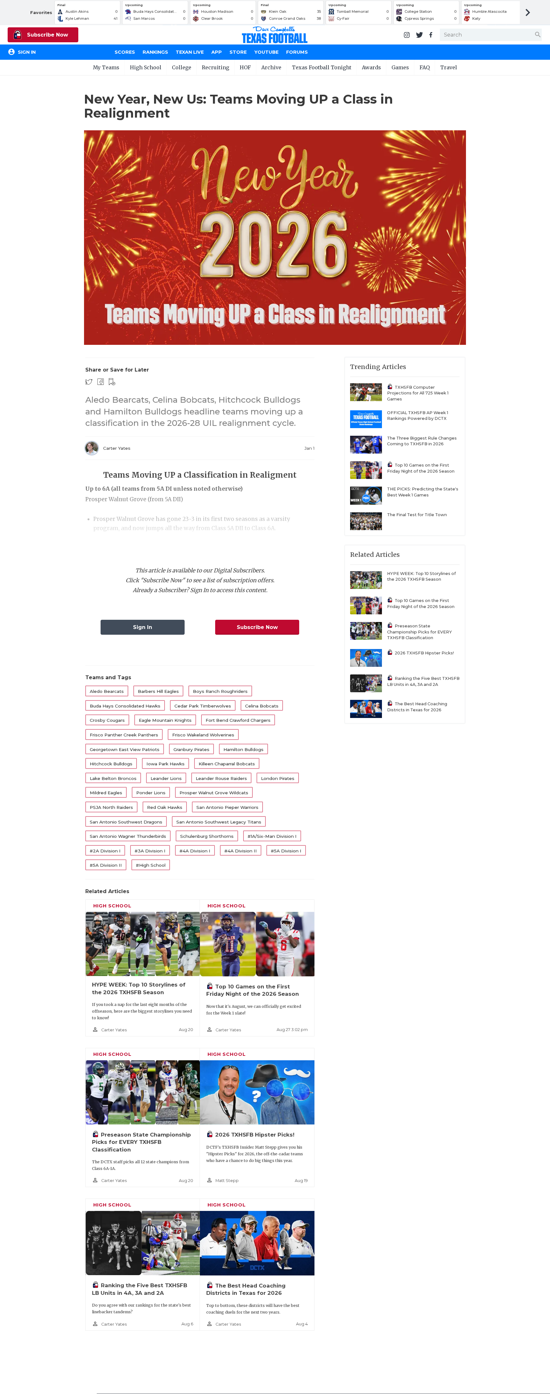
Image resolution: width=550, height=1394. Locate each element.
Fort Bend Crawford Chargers (238, 720)
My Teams (106, 67)
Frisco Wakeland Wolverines (203, 734)
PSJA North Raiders (111, 807)
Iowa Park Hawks (165, 763)
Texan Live (190, 52)
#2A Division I (105, 850)
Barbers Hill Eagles (158, 691)
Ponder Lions (151, 792)
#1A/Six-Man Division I (272, 836)
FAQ (425, 67)
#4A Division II (240, 850)
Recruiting (215, 67)
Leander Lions (166, 778)
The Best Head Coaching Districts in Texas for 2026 (417, 706)
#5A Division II (106, 865)
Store (238, 52)
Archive (271, 67)
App (216, 52)
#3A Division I (150, 850)
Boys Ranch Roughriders (220, 691)
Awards (371, 67)
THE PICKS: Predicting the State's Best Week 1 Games (422, 492)
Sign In (142, 627)
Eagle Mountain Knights (165, 720)
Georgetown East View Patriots (124, 749)
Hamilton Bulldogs (243, 749)
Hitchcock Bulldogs (111, 763)
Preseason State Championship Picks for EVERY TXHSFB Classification (141, 1142)
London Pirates (277, 778)
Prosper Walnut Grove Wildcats (214, 792)
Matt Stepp (227, 1180)
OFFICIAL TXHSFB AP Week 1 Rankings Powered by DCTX (417, 415)
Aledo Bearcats (107, 691)
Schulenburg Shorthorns (207, 836)
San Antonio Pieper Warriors (227, 807)
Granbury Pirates (191, 749)
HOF (245, 67)
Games (400, 67)
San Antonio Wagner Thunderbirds (128, 836)
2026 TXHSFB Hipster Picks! (254, 1134)
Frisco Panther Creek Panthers (124, 734)
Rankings (155, 52)
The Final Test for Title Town (417, 514)
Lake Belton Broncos (113, 778)
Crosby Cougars (107, 720)
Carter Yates (116, 448)
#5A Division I (286, 850)
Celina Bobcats (262, 705)
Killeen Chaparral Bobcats (227, 763)
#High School (151, 865)
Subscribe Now (46, 35)
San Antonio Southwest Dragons (126, 821)
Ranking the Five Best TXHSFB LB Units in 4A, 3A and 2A (423, 681)
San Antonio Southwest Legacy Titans (218, 821)
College (181, 67)
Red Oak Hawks (164, 807)
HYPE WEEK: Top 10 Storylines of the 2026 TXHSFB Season (421, 576)
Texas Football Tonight (321, 67)
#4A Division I (195, 850)
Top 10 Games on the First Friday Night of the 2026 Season (421, 468)
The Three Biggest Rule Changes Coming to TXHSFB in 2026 (422, 441)
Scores (125, 52)
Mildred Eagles (106, 792)
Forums (297, 52)
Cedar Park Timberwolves (202, 705)
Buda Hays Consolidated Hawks (125, 705)
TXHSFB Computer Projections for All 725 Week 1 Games (417, 393)
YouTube (266, 52)
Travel (448, 67)
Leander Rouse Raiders (221, 778)
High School (145, 67)
